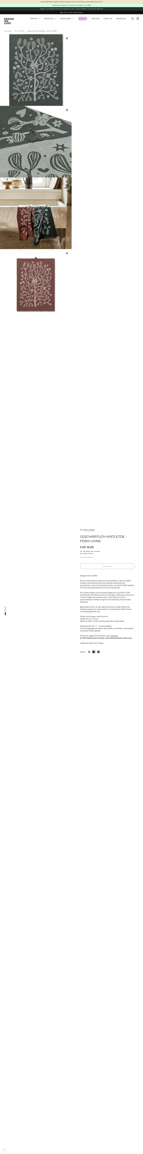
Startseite (8, 31)
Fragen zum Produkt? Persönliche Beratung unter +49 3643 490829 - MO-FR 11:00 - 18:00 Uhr (71, 9)
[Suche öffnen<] (132, 18)
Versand (114, 636)
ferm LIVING (19, 31)
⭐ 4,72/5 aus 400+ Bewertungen (71, 12)
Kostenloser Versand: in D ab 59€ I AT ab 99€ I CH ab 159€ (71, 5)
